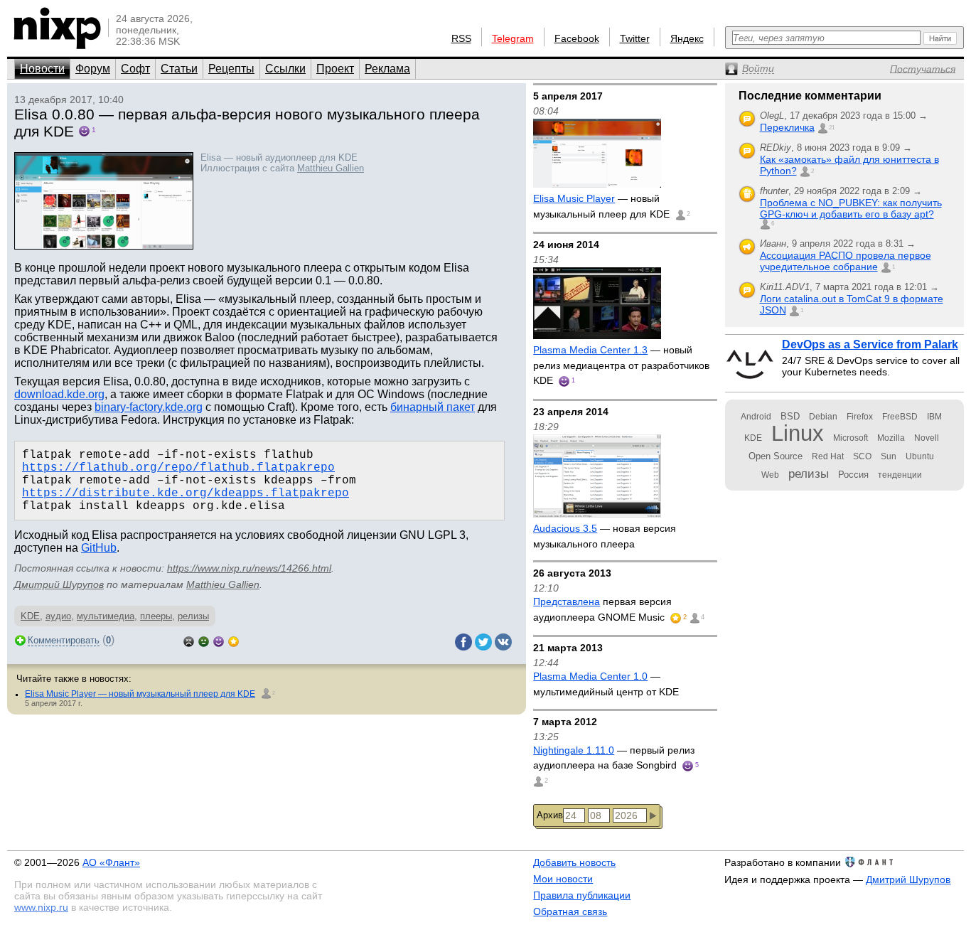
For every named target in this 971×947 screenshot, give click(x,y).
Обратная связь (570, 911)
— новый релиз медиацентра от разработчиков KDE (621, 365)
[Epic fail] (188, 640)
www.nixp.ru (41, 907)
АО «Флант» (111, 862)
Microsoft (850, 438)
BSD (790, 416)
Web (770, 475)
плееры (156, 616)
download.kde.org (59, 394)
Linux (797, 433)
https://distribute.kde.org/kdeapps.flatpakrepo (185, 493)
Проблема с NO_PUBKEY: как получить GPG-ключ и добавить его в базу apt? (851, 208)
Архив (550, 815)
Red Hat (828, 456)
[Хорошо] (218, 640)
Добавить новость (574, 862)
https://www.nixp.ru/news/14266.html (249, 568)
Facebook (576, 38)
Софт (135, 69)
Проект (335, 69)
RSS (461, 38)
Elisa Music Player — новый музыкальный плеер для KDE (140, 694)
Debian (823, 416)
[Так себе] (203, 640)
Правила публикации (582, 895)
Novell (926, 438)
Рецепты (231, 69)
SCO (862, 456)
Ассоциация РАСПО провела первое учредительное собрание (845, 261)
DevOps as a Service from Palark (870, 344)
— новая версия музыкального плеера (604, 536)
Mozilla (891, 438)
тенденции (900, 475)
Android (756, 416)
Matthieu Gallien (330, 168)
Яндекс (687, 38)
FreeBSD (900, 416)
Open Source (776, 456)
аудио (58, 616)
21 (832, 127)
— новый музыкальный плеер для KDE (602, 206)
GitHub (99, 548)
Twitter (635, 38)
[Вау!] (233, 640)
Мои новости (563, 878)
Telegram (513, 38)
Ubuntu (920, 456)
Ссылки (285, 69)
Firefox (860, 416)
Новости (42, 69)
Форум (92, 69)
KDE (30, 616)
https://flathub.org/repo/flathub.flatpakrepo (178, 467)
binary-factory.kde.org (149, 407)
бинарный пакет (432, 407)
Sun (888, 456)
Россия (853, 474)
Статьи (179, 69)
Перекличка (787, 127)
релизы (193, 616)
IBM (934, 416)
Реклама (387, 69)
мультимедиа (105, 616)
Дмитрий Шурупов (59, 584)
